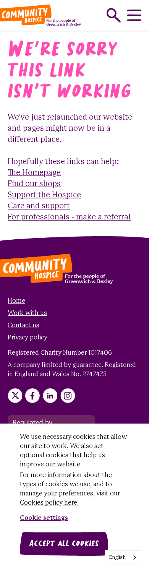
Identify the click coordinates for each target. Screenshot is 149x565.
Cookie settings (44, 518)
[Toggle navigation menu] (134, 15)
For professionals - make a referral (69, 217)
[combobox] (123, 557)
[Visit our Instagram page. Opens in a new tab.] (67, 395)
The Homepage (34, 173)
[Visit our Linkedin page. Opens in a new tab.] (50, 395)
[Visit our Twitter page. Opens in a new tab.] (15, 395)
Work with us (27, 313)
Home (16, 301)
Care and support (39, 206)
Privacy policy (27, 338)
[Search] (114, 15)
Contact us (23, 325)
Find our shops (34, 184)
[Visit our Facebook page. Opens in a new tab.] (32, 395)
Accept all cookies (64, 544)
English (117, 557)
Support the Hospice (44, 195)
